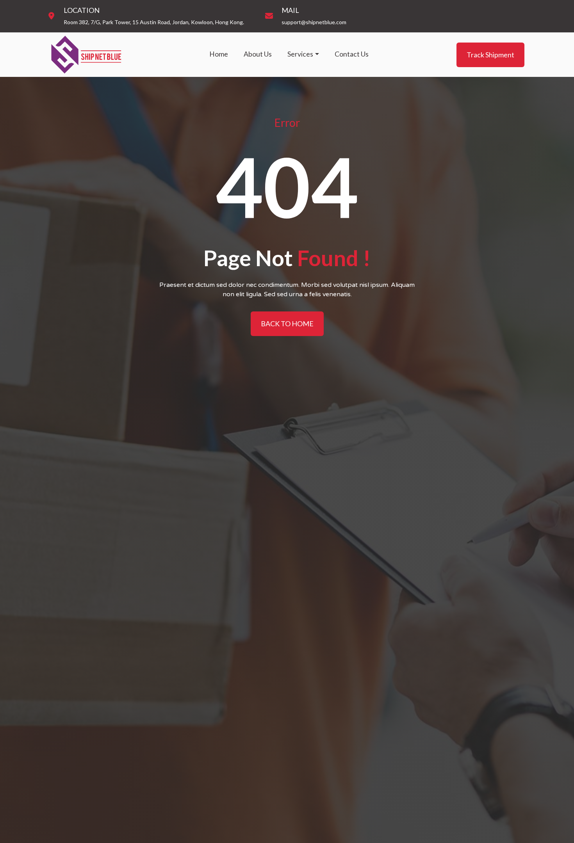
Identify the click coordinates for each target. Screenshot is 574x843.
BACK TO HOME (287, 323)
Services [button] (300, 54)
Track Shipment (490, 54)
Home (218, 54)
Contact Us (352, 54)
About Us (258, 54)
